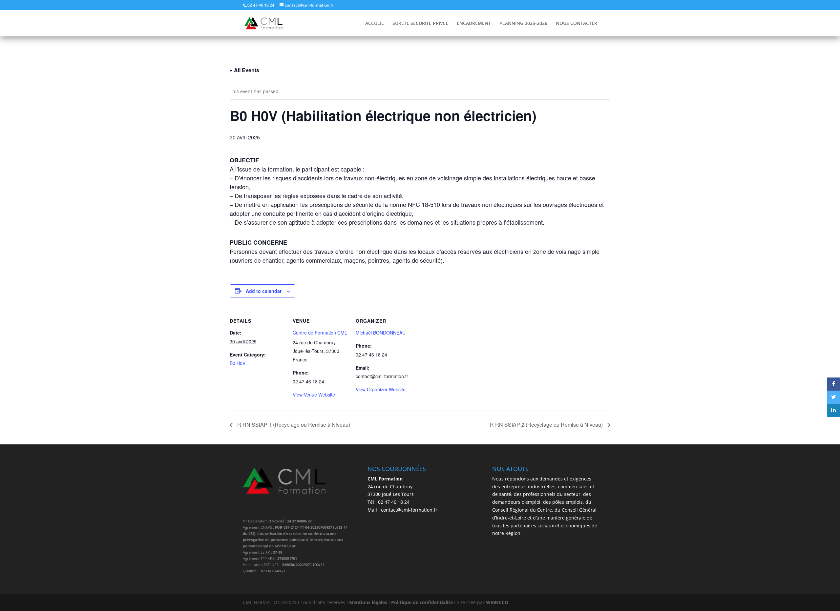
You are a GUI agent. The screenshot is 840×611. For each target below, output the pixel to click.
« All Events (244, 70)
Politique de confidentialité (422, 602)
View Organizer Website (381, 389)
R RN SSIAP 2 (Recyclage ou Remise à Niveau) (547, 424)
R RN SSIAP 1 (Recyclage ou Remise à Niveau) (293, 424)
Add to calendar (264, 291)
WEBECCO (497, 602)
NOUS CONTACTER (576, 23)
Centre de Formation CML (320, 332)
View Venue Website (314, 394)
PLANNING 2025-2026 (523, 23)
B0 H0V (237, 363)
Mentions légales (368, 602)
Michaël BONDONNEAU (381, 332)
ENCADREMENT (474, 23)
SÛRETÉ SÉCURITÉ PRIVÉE (420, 23)
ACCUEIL (374, 23)
